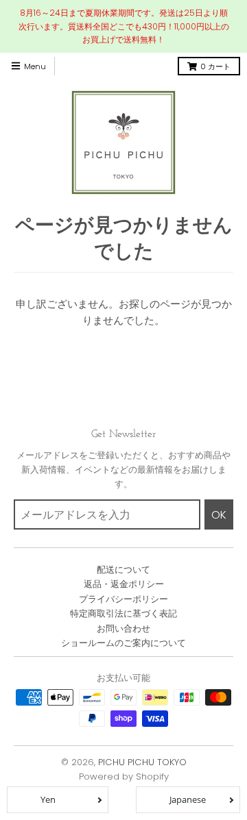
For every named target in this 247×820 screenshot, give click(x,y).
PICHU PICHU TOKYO (142, 762)
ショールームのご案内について (123, 642)
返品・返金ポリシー (124, 584)
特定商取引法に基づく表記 (123, 613)
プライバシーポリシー (123, 599)
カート (215, 66)
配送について (123, 569)
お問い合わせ (123, 628)
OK (218, 515)
